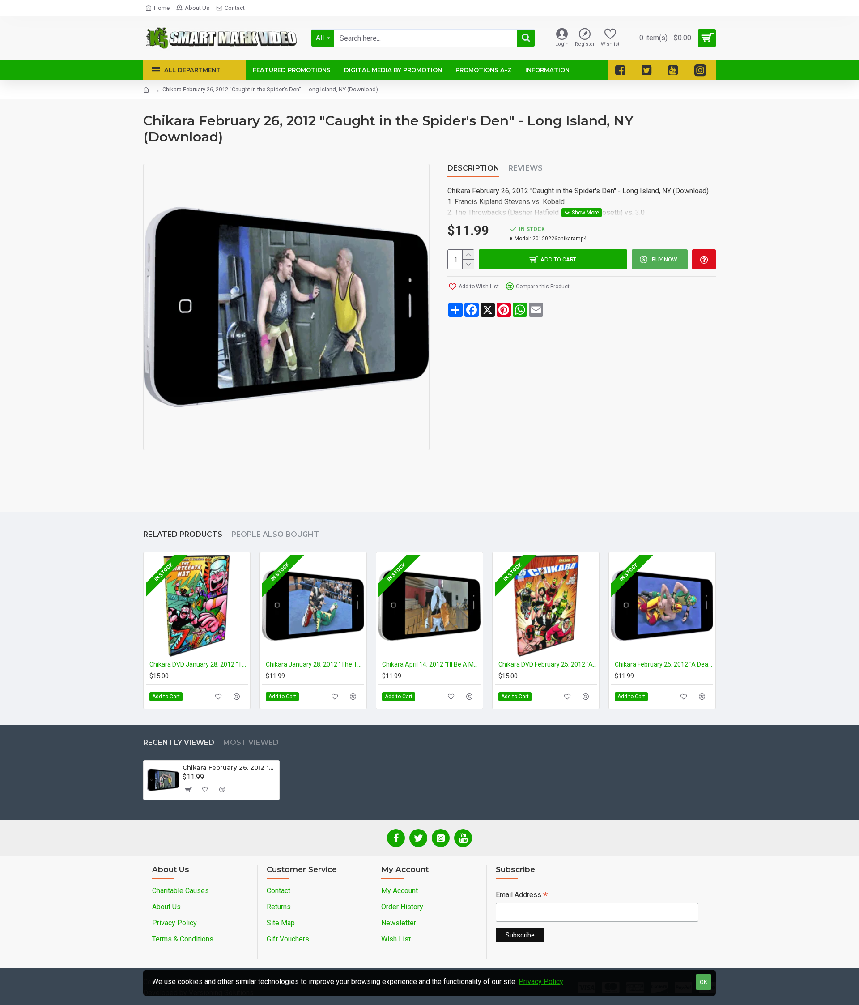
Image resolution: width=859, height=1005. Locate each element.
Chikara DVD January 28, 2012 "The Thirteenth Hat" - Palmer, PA (198, 664)
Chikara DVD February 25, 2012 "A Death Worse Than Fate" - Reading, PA (547, 664)
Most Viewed (251, 742)
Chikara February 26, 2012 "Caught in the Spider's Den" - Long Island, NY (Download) (229, 767)
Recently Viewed (178, 742)
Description (473, 168)
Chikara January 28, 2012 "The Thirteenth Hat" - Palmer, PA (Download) (315, 664)
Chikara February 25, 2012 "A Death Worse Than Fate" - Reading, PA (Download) (664, 664)
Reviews (525, 168)
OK (703, 982)
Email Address (522, 896)
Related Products (182, 534)
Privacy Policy (541, 981)
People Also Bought (275, 534)
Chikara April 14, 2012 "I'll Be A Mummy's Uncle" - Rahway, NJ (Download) (431, 664)
